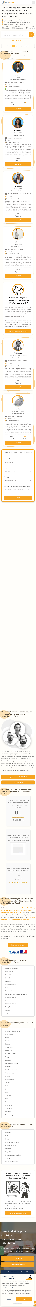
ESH (6, 988)
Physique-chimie (10, 1004)
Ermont (7, 1076)
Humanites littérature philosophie (16, 994)
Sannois (7, 1038)
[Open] (30, 462)
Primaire (8, 1133)
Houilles (8, 1041)
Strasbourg (8, 1108)
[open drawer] (33, 2)
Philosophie (9, 972)
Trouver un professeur (18, 945)
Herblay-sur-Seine (11, 1070)
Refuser (9, 1299)
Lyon (6, 1092)
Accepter (24, 1299)
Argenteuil (8, 1050)
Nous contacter (18, 782)
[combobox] (15, 462)
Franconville (9, 1034)
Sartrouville (9, 1047)
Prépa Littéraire (10, 1152)
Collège (7, 1136)
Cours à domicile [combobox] (10, 481)
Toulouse (8, 1096)
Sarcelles (8, 1060)
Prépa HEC (8, 1149)
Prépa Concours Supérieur (13, 1155)
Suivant (18, 498)
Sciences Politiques (11, 991)
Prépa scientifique (11, 1145)
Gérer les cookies (17, 1303)
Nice (6, 1099)
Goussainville (9, 1073)
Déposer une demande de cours (18, 331)
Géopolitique (9, 975)
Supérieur (8, 1158)
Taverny (7, 1083)
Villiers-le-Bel (9, 1079)
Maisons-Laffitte (10, 1054)
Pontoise (8, 1067)
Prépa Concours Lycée (12, 1142)
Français (7, 1007)
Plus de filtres (19, 40)
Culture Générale (10, 984)
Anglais (7, 1010)
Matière (7, 459)
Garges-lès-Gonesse (12, 1063)
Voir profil (18, 109)
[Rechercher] (31, 34)
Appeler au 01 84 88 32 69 (18, 777)
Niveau (6, 468)
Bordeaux (8, 1112)
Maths (7, 1001)
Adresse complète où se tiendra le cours (17, 486)
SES (6, 1013)
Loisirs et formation (11, 1162)
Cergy (7, 1057)
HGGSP (7, 978)
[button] (18, 34)
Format (7, 477)
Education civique (10, 997)
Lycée (7, 1139)
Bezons (7, 1044)
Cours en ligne (9, 1115)
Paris (6, 1086)
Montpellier (9, 1105)
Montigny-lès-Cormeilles (13, 1031)
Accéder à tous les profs (18, 1213)
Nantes (7, 1102)
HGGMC (8, 981)
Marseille (8, 1089)
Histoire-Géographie (11, 968)
